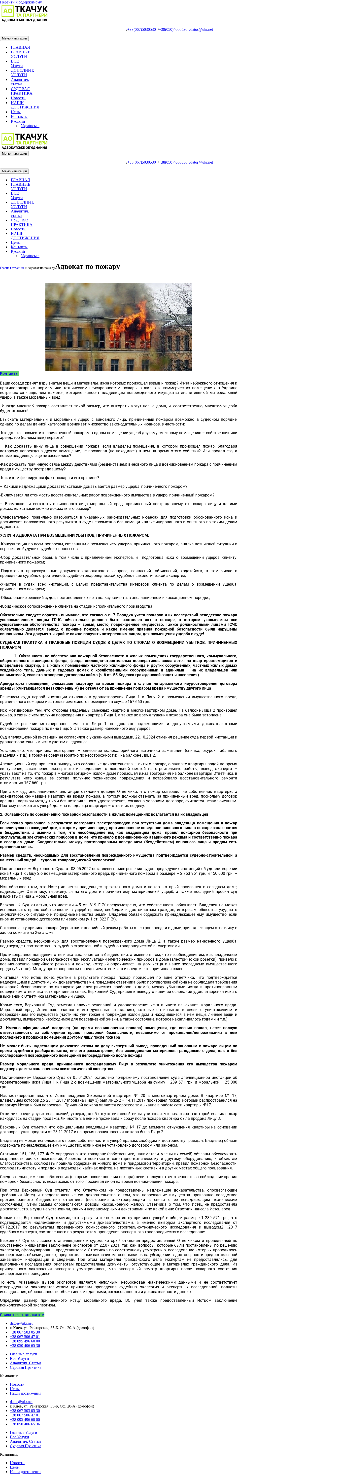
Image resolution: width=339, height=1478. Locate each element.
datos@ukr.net (201, 29)
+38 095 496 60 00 (25, 1341)
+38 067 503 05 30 (25, 1332)
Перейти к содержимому (21, 2)
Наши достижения (25, 1393)
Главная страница (12, 268)
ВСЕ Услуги (17, 63)
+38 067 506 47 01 (25, 1337)
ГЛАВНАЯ (20, 47)
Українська (30, 126)
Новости (18, 98)
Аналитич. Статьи (25, 1363)
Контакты (19, 116)
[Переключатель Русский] (86, 251)
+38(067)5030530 (142, 29)
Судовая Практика (25, 1367)
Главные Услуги (23, 1354)
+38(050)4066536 (173, 29)
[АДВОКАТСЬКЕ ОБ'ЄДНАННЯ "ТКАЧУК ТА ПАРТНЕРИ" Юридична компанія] (25, 21)
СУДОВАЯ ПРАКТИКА (22, 91)
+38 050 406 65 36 (25, 1345)
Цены (16, 112)
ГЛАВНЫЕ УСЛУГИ (20, 54)
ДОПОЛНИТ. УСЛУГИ (22, 72)
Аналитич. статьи (20, 81)
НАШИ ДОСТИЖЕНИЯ (25, 105)
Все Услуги (19, 1358)
